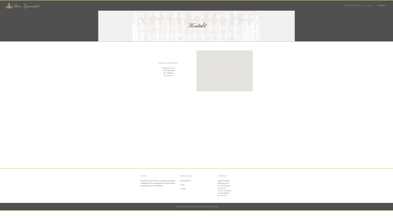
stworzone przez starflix (208, 206)
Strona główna (185, 181)
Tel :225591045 (168, 73)
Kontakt (183, 189)
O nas (182, 185)
